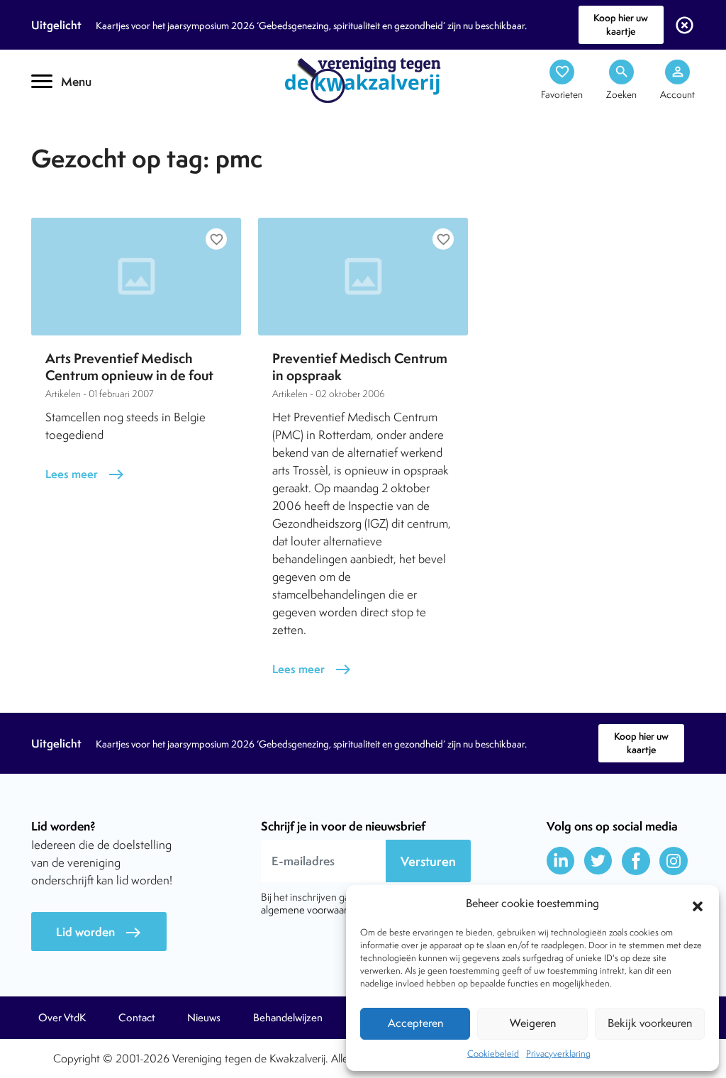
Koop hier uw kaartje (620, 24)
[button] (698, 904)
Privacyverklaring (558, 1054)
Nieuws (203, 1018)
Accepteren (415, 1023)
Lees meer (85, 474)
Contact (136, 1018)
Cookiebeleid (493, 1054)
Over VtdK (62, 1018)
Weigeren (533, 1023)
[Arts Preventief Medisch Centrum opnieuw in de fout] (136, 276)
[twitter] (598, 861)
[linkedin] (561, 861)
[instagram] (673, 861)
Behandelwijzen (288, 1018)
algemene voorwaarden (312, 909)
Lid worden (99, 932)
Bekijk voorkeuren (650, 1023)
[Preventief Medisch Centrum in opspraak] (363, 276)
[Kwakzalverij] (363, 78)
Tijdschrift (79, 125)
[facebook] (636, 861)
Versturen (428, 861)
